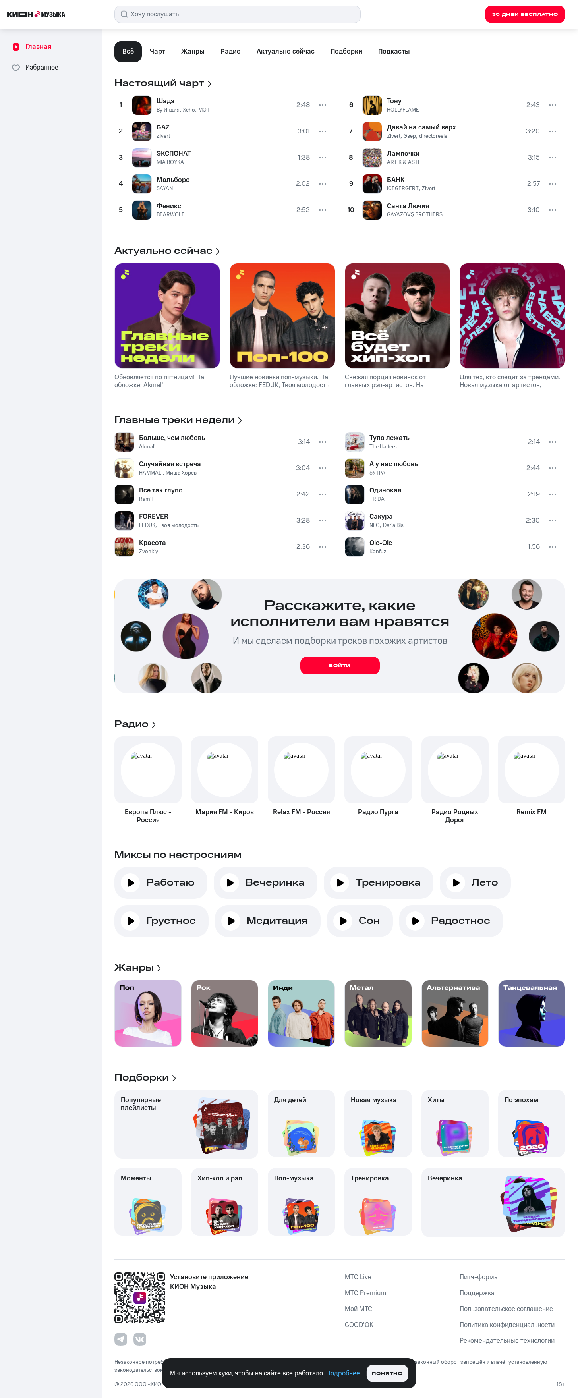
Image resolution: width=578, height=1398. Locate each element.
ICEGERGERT (403, 189)
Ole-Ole (380, 543)
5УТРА (377, 473)
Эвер (410, 136)
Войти (340, 665)
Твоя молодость (179, 525)
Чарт (157, 51)
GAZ (163, 127)
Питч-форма (479, 1277)
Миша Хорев (181, 473)
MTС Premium (365, 1293)
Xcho (189, 110)
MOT (204, 110)
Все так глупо (161, 490)
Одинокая (385, 490)
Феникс (169, 206)
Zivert (163, 136)
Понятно (387, 1373)
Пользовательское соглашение (506, 1309)
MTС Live (358, 1277)
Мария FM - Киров (224, 812)
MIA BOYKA (170, 162)
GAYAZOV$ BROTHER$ (415, 215)
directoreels (433, 136)
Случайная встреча (170, 464)
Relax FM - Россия (301, 812)
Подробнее (343, 1373)
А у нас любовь (393, 464)
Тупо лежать (389, 438)
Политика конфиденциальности (507, 1325)
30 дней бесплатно (525, 14)
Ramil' (146, 499)
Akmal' (147, 447)
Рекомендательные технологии (507, 1341)
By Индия (168, 110)
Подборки (346, 51)
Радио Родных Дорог (454, 816)
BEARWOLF (170, 215)
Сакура (381, 516)
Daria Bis (393, 525)
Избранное (41, 67)
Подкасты (394, 51)
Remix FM (531, 812)
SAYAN (165, 189)
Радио (230, 51)
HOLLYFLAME (403, 110)
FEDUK (147, 525)
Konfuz (377, 552)
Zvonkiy (148, 552)
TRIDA (377, 499)
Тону (394, 101)
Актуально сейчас (286, 51)
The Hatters (383, 447)
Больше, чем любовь (172, 438)
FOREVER (153, 516)
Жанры (193, 51)
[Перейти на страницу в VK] (139, 1339)
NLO (374, 525)
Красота (152, 543)
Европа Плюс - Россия (148, 816)
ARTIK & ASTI (403, 162)
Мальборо (173, 180)
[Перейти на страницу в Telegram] (120, 1339)
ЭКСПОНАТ (174, 153)
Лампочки (403, 153)
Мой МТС (358, 1309)
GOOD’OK (359, 1325)
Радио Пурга (378, 812)
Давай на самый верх (421, 127)
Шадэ (165, 101)
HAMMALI (150, 473)
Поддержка (477, 1293)
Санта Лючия (408, 206)
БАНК (396, 180)
